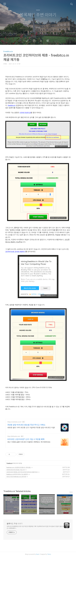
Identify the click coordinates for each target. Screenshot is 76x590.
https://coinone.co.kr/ (14, 422)
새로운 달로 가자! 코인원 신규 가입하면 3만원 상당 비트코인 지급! (31, 427)
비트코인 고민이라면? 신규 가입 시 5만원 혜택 (25, 439)
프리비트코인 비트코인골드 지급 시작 (15, 469)
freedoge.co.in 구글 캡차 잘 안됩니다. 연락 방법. (18, 467)
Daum (37, 554)
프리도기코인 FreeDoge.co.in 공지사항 (16, 476)
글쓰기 (27, 41)
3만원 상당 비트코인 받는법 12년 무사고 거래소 (26, 425)
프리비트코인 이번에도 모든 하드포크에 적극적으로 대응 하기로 (22, 472)
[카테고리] (4, 4)
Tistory (49, 554)
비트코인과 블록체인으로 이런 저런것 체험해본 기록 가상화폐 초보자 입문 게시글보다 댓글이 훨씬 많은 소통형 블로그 (35, 527)
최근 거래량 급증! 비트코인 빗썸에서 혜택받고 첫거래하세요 (28, 442)
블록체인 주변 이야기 (38, 15)
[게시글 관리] (14, 454)
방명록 (34, 41)
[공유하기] (11, 454)
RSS (41, 41)
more (71, 492)
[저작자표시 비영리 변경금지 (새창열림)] (27, 454)
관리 (48, 41)
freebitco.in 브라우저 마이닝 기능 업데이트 (17, 474)
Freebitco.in (8, 51)
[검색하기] (71, 4)
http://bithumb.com (13, 436)
